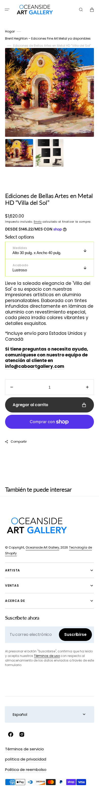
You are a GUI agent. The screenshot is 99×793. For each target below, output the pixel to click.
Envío (38, 222)
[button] (7, 9)
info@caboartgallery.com (34, 366)
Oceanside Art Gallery (42, 547)
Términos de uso (47, 656)
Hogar (10, 31)
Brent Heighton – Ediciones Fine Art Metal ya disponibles (48, 38)
